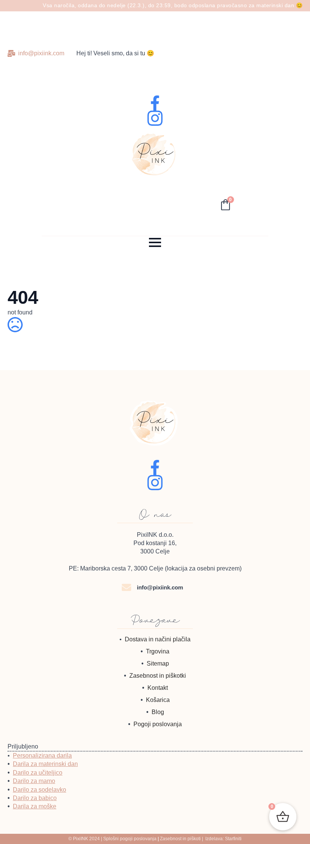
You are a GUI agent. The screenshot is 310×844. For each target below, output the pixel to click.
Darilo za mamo (34, 781)
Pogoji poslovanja (157, 724)
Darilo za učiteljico (37, 772)
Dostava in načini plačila (158, 639)
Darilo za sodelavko (39, 789)
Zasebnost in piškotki (157, 675)
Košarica (158, 700)
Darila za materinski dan (45, 764)
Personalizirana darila (42, 755)
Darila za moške (34, 806)
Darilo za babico (35, 798)
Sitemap (158, 663)
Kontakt (157, 688)
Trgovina (157, 651)
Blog (158, 712)
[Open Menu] (155, 242)
